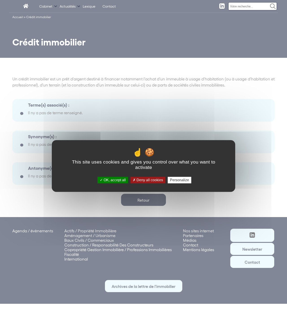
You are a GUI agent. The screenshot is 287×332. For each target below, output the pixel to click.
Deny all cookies (149, 180)
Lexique (89, 6)
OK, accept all (114, 180)
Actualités (68, 6)
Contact (109, 6)
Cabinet (45, 6)
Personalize (179, 180)
